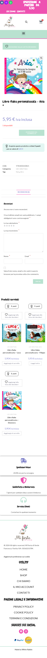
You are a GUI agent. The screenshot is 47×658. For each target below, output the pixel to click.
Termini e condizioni (23, 618)
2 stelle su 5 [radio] (7, 226)
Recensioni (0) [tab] (23, 192)
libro (22, 172)
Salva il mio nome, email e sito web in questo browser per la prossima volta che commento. (21, 272)
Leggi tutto (35, 363)
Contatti (21, 11)
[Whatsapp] (11, 2)
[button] (23, 33)
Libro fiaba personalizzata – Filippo (35, 351)
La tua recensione (11, 230)
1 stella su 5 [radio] (5, 226)
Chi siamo (10, 11)
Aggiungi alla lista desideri (22, 47)
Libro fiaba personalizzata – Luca (12, 351)
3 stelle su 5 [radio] (9, 226)
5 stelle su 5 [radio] (14, 226)
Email (27, 256)
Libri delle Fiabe (21, 169)
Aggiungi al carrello (31, 132)
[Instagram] (6, 2)
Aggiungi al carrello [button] (12, 363)
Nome (7, 256)
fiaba (18, 172)
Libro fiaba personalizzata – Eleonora (12, 420)
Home (23, 569)
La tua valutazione (11, 223)
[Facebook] (2, 2)
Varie (40, 347)
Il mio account (23, 586)
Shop (23, 575)
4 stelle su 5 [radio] (11, 226)
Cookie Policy (23, 612)
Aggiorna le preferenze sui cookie (17, 557)
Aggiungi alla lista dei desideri (12, 316)
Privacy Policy (23, 606)
